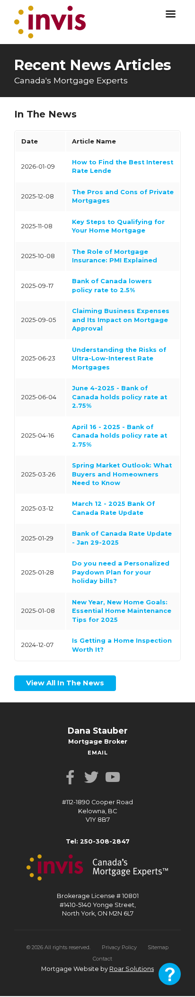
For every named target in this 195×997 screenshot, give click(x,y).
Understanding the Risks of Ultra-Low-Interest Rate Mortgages (119, 358)
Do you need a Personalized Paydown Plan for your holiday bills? (120, 572)
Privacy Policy (119, 944)
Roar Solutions (131, 966)
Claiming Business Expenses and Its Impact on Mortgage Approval (120, 319)
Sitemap (158, 944)
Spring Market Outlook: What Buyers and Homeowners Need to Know (122, 474)
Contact (102, 956)
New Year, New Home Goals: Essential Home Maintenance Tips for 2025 (121, 611)
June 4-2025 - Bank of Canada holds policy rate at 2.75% (119, 397)
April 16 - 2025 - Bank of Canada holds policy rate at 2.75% (119, 435)
